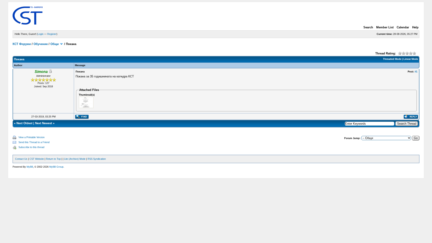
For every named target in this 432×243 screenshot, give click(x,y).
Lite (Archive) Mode (75, 159)
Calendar (403, 27)
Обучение (41, 44)
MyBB (30, 166)
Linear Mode (410, 59)
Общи (54, 44)
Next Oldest (24, 123)
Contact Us (21, 159)
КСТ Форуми (22, 44)
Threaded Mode (392, 59)
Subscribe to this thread (31, 147)
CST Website (36, 159)
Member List (385, 27)
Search (368, 27)
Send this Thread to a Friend (34, 142)
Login (40, 34)
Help (415, 27)
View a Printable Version (31, 137)
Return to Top (53, 159)
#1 (416, 71)
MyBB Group (56, 166)
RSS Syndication (97, 159)
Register (51, 34)
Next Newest (43, 123)
